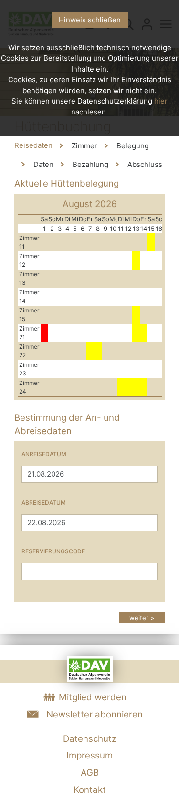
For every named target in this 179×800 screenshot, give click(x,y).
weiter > (142, 618)
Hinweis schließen (90, 19)
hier (161, 100)
